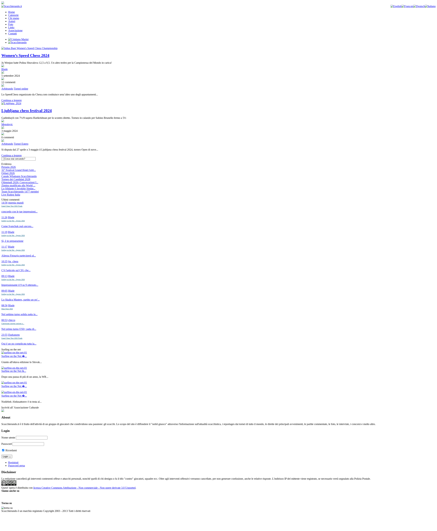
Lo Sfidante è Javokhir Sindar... (18, 188)
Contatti (12, 33)
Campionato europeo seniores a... (12, 323)
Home (11, 12)
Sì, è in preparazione (12, 240)
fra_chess (13, 261)
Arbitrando (7, 88)
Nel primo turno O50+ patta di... (18, 329)
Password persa (16, 465)
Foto (10, 24)
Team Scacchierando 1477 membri (20, 191)
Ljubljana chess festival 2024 (26, 110)
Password (6, 443)
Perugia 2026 (8, 167)
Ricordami (11, 450)
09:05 (4, 290)
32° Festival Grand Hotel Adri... (18, 170)
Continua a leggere (11, 100)
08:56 (4, 305)
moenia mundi (16, 202)
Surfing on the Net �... (14, 356)
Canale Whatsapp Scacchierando (19, 176)
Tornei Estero (21, 143)
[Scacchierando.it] (11, 6)
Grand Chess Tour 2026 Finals (11, 206)
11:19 (4, 232)
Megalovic (7, 124)
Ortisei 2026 (8, 173)
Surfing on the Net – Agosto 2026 (13, 221)
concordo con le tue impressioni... (19, 211)
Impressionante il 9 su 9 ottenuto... (19, 285)
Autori (11, 21)
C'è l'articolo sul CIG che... (16, 270)
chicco (11, 320)
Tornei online (21, 88)
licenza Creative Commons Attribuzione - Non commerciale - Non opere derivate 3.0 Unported (84, 487)
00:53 (4, 320)
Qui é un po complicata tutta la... (18, 343)
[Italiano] (430, 6)
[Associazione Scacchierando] (2, 410)
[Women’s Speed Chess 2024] (218, 48)
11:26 (4, 217)
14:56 (4, 202)
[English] (396, 6)
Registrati (13, 462)
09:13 (4, 276)
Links (11, 27)
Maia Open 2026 (7, 309)
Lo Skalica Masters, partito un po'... (20, 299)
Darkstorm (14, 334)
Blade (4, 69)
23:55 (4, 334)
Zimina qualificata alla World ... (18, 185)
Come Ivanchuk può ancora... (17, 226)
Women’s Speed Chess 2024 (25, 55)
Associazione (15, 30)
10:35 (4, 261)
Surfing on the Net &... (13, 371)
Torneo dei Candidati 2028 (15, 179)
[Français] (407, 6)
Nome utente (8, 437)
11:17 (4, 246)
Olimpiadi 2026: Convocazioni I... (19, 182)
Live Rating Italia (10, 194)
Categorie (13, 15)
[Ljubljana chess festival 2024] (218, 103)
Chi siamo (13, 18)
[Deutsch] (419, 6)
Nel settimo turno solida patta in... (19, 314)
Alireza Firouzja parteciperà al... (18, 255)
